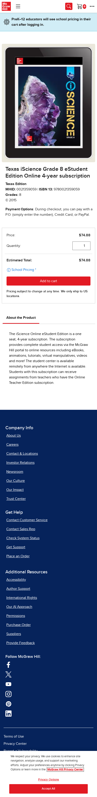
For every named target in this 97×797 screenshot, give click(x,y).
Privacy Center (15, 743)
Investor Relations (20, 462)
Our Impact (15, 490)
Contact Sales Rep (20, 529)
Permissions (15, 616)
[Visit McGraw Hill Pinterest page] (8, 703)
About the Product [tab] (21, 317)
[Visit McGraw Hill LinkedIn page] (8, 713)
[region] (48, 774)
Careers (12, 444)
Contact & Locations (22, 453)
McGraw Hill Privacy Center (65, 769)
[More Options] (92, 6)
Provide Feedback (20, 643)
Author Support (18, 589)
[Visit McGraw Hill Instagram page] (8, 694)
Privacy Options (48, 779)
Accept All (48, 788)
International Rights (21, 598)
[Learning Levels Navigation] (18, 6)
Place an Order (18, 556)
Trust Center (16, 499)
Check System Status (22, 538)
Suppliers (13, 634)
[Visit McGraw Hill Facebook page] (8, 664)
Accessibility (16, 579)
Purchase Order (18, 625)
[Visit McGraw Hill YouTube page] (8, 684)
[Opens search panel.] (68, 6)
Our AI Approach (19, 607)
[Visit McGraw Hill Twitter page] (8, 674)
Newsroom (14, 472)
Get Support (15, 547)
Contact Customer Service (27, 520)
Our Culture (15, 481)
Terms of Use (14, 736)
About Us (13, 435)
